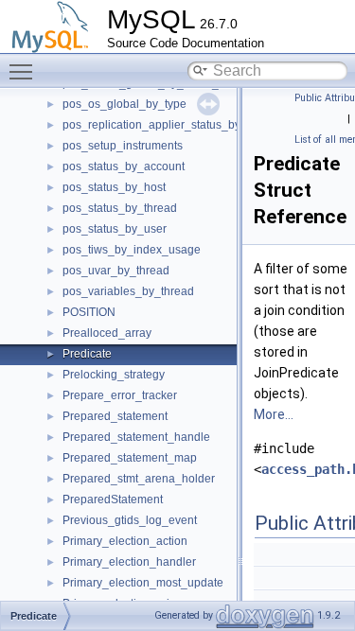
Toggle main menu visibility (25, 71)
